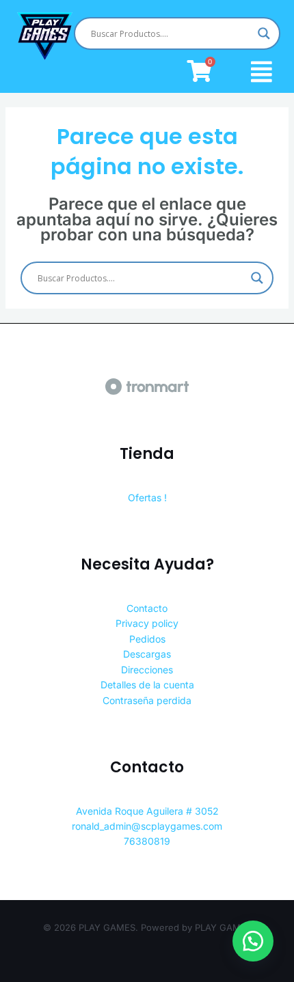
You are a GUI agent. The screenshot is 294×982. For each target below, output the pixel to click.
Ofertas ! (147, 497)
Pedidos (147, 639)
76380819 (147, 841)
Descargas (147, 654)
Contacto (147, 608)
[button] (252, 941)
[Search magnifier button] (263, 33)
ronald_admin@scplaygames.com (147, 826)
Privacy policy (147, 623)
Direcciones (147, 669)
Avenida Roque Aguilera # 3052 (147, 811)
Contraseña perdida (147, 700)
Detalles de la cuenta (147, 684)
